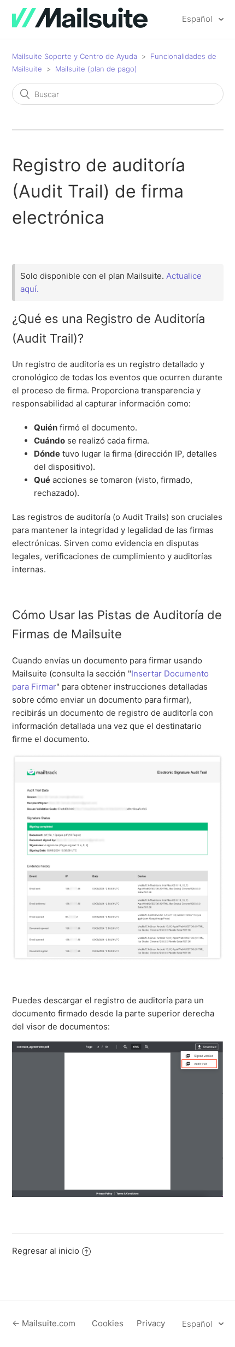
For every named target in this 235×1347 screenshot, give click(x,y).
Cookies (108, 1323)
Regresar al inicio (45, 1251)
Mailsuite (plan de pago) (96, 68)
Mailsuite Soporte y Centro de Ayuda (74, 56)
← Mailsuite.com (43, 1323)
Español (198, 19)
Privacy (151, 1323)
